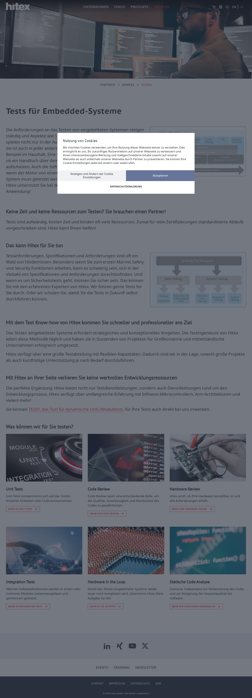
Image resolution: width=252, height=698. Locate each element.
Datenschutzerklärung (126, 186)
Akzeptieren (160, 175)
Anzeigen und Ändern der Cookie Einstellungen (91, 175)
